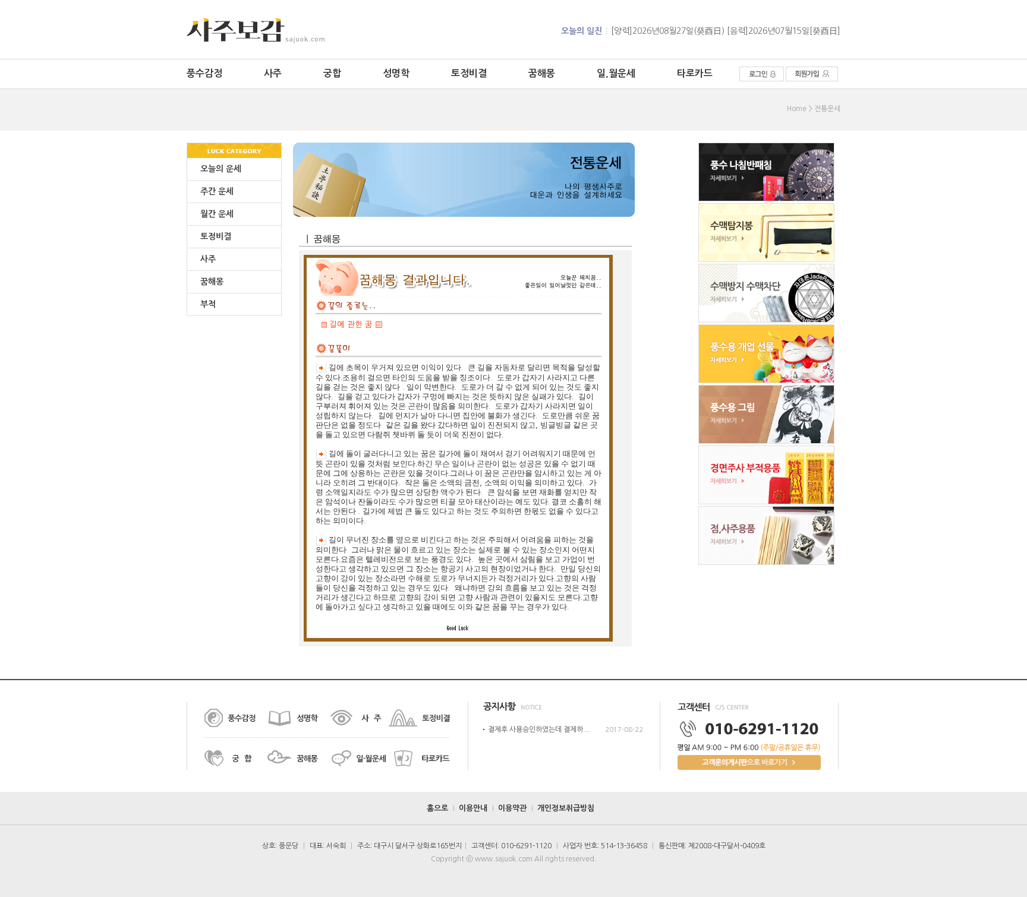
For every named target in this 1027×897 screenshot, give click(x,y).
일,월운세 (616, 73)
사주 (273, 73)
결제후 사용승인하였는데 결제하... (539, 729)
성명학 (396, 73)
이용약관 (512, 808)
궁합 (332, 73)
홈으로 (437, 808)
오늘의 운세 (220, 169)
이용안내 (473, 808)
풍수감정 (204, 73)
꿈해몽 (541, 73)
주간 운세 (217, 191)
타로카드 (695, 73)
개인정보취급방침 (565, 808)
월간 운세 (217, 214)
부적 (208, 304)
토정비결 (469, 73)
